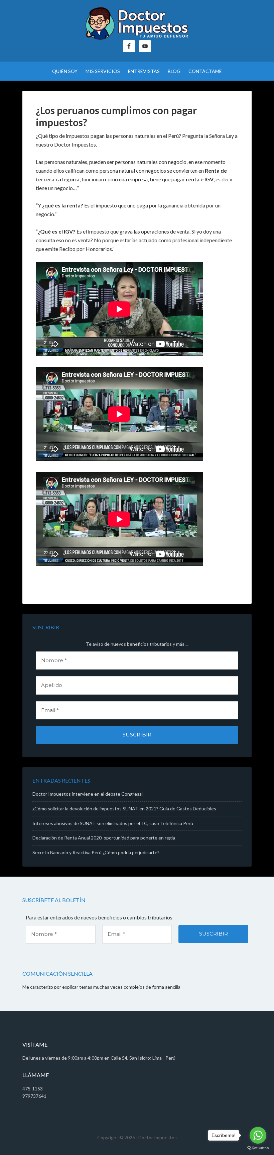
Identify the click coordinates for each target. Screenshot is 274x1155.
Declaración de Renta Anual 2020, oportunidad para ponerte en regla (103, 837)
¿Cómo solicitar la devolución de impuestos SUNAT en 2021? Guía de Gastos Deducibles (124, 808)
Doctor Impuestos (137, 23)
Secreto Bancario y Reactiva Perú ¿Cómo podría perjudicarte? (95, 852)
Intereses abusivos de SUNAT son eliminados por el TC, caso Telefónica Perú (112, 823)
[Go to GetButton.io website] (258, 1148)
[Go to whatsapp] (258, 1135)
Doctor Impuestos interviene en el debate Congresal (87, 794)
